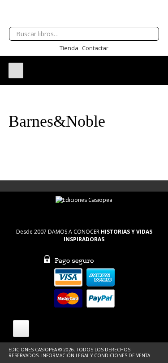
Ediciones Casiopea (84, 13)
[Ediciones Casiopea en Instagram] (21, 328)
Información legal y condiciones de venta (95, 355)
